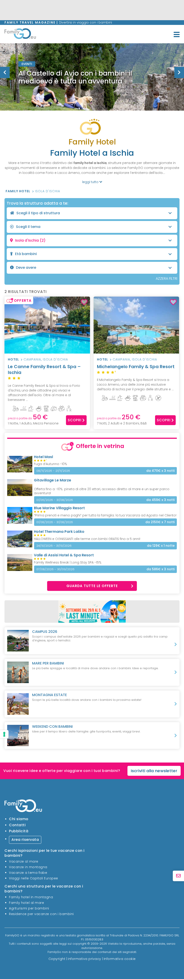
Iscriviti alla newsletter (154, 771)
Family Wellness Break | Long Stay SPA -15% (67, 562)
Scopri (74, 420)
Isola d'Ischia (47, 191)
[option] (92, 77)
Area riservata (25, 839)
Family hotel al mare (26, 902)
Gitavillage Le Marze (52, 480)
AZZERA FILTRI (166, 278)
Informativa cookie (120, 959)
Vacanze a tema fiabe (28, 872)
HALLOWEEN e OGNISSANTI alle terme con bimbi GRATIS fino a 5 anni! (87, 539)
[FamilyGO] (20, 34)
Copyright (57, 959)
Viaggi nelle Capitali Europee (33, 878)
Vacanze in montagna (28, 867)
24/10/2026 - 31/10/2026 (54, 546)
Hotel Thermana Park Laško (59, 531)
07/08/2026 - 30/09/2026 (55, 569)
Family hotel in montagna (31, 897)
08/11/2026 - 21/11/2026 (53, 471)
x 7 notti (160, 522)
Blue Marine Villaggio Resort (59, 508)
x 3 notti (160, 470)
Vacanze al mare (23, 861)
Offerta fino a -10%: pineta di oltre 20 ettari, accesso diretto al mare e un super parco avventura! (101, 491)
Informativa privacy (84, 959)
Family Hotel (18, 191)
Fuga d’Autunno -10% (50, 464)
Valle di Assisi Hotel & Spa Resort (64, 555)
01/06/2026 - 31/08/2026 (54, 500)
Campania (32, 359)
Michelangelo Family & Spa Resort (136, 368)
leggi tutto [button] (90, 182)
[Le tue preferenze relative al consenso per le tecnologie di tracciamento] (4, 734)
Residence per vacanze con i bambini (41, 914)
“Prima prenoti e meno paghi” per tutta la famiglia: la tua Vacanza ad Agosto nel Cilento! (105, 515)
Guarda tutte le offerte (92, 585)
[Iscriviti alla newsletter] (178, 876)
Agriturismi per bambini (29, 908)
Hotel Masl (43, 456)
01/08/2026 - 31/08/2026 (54, 522)
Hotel (13, 359)
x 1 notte (161, 545)
